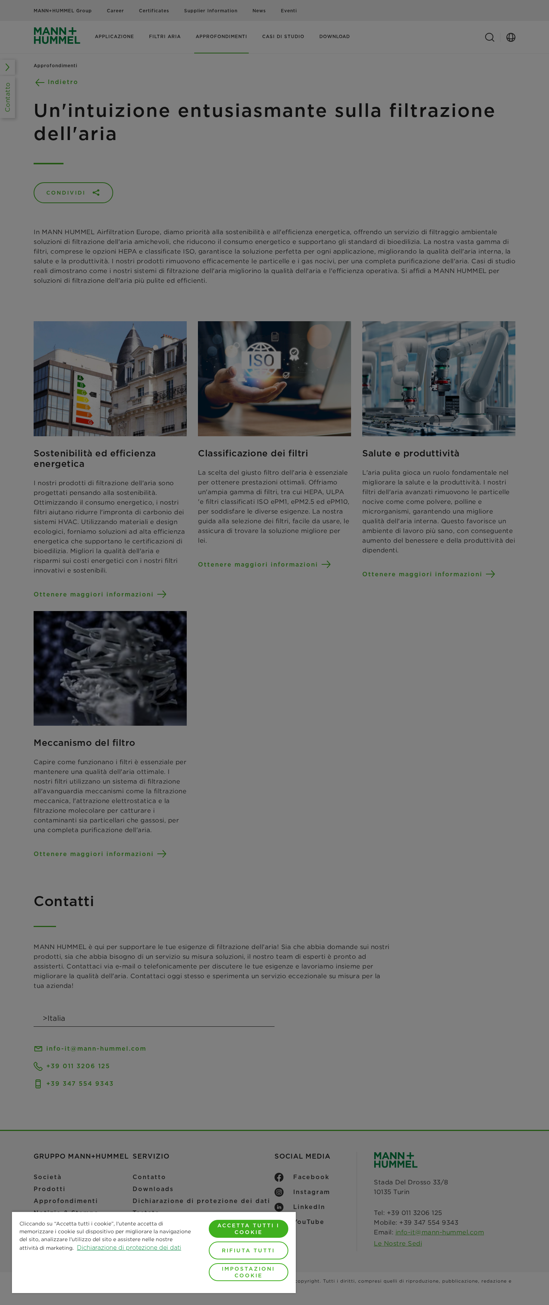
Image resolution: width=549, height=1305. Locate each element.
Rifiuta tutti (248, 1250)
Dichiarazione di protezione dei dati (129, 1247)
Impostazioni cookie (248, 1272)
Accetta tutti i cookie (248, 1228)
